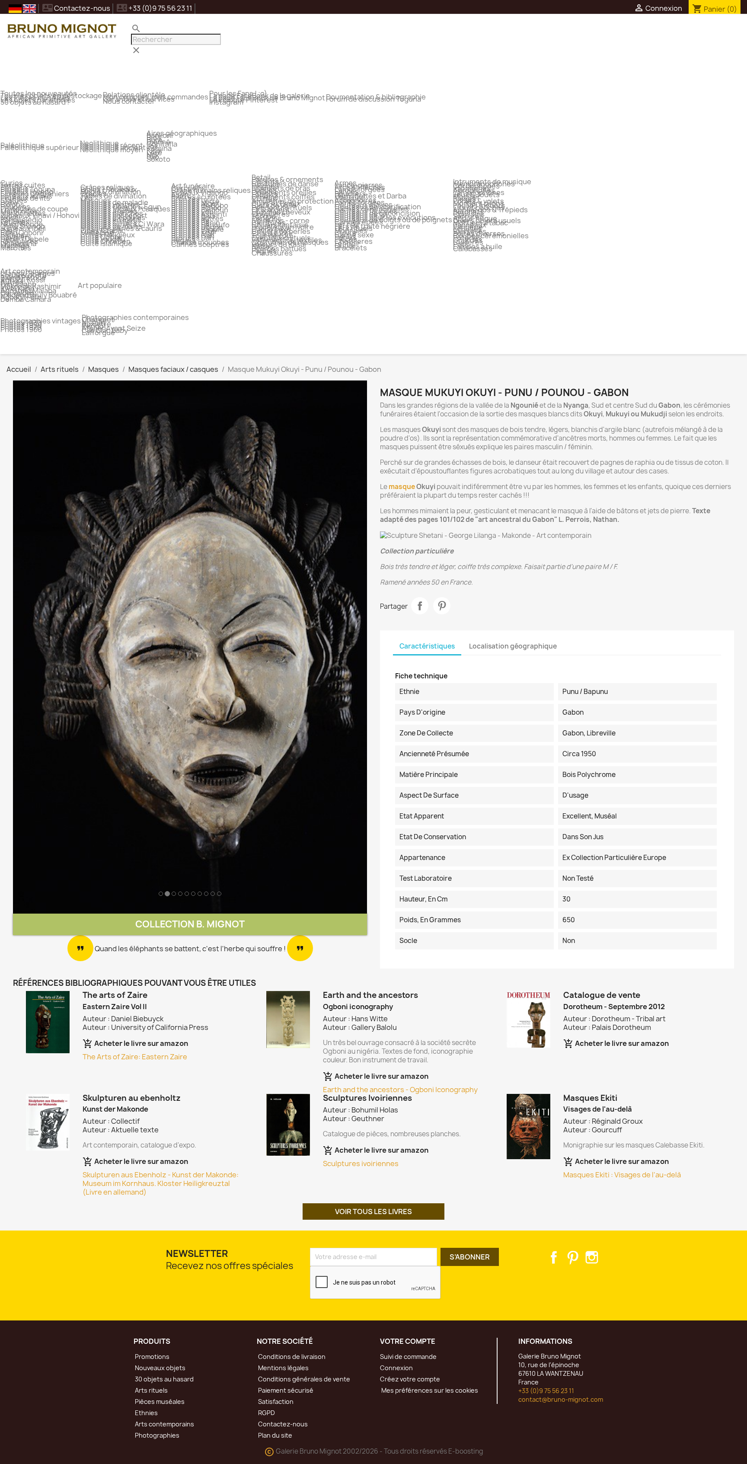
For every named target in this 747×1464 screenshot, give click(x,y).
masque (402, 486)
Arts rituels (151, 1390)
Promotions (151, 1356)
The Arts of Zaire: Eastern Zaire (135, 1056)
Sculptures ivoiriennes (361, 1163)
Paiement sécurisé (285, 1390)
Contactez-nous (76, 8)
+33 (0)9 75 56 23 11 (546, 1391)
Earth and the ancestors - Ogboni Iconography (400, 1089)
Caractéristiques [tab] (427, 646)
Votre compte (407, 1341)
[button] (39, 647)
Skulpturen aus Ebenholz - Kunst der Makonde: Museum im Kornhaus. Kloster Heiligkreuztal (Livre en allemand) (161, 1183)
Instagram (591, 1257)
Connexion (396, 1368)
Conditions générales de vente (303, 1379)
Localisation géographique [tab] (513, 646)
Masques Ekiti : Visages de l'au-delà (622, 1175)
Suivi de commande (408, 1356)
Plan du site (274, 1435)
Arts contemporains (164, 1424)
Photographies (156, 1435)
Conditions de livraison (291, 1356)
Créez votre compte (410, 1379)
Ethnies (146, 1413)
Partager (419, 605)
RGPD (266, 1413)
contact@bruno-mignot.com (560, 1399)
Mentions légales (283, 1368)
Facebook (553, 1257)
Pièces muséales (159, 1401)
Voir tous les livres (373, 1211)
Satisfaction (275, 1401)
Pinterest (441, 605)
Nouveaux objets (159, 1368)
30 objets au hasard (164, 1379)
